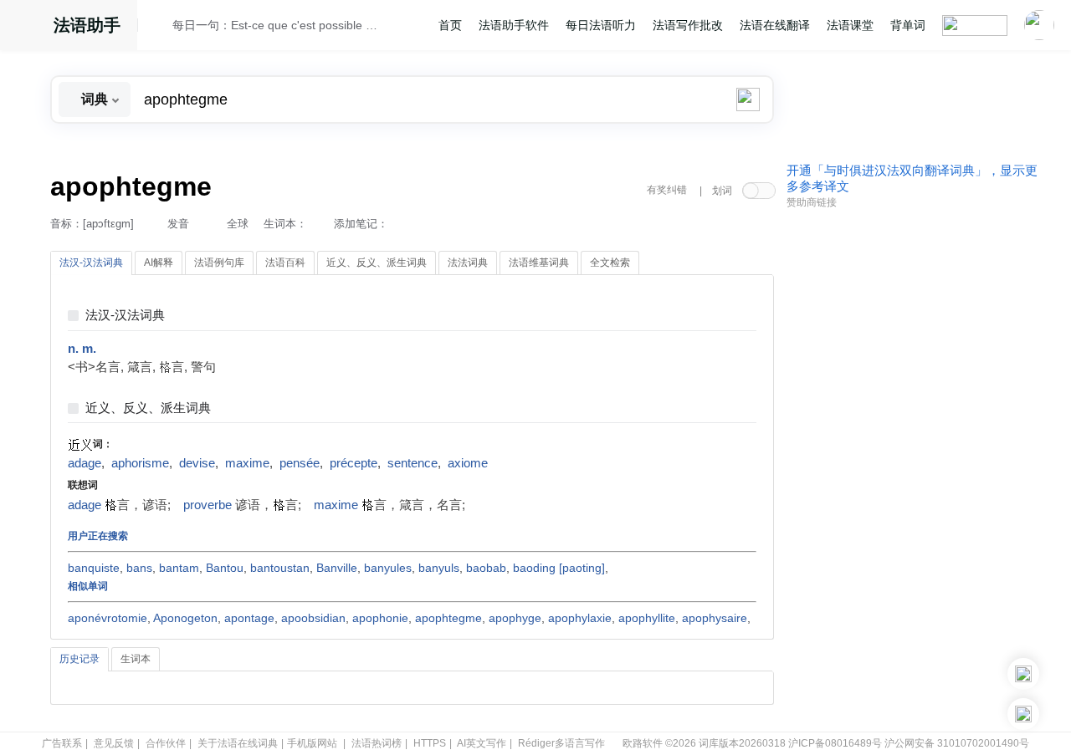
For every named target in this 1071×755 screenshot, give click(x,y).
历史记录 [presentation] (79, 659)
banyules (388, 567)
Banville (336, 567)
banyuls (438, 567)
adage (84, 463)
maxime (247, 463)
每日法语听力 (601, 25)
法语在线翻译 (775, 25)
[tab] (91, 263)
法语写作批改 (688, 25)
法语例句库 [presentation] (219, 262)
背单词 (907, 25)
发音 (178, 223)
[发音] (159, 27)
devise (197, 463)
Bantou (224, 567)
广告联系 (62, 743)
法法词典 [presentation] (468, 262)
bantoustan (280, 567)
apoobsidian (313, 618)
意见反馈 (114, 743)
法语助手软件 (514, 25)
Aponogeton (185, 618)
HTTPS (429, 743)
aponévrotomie (107, 618)
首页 (450, 25)
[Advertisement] (912, 471)
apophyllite (646, 618)
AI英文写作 (481, 743)
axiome (468, 463)
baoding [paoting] (559, 567)
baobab (486, 567)
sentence (412, 463)
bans (139, 567)
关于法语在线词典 (237, 743)
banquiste (94, 567)
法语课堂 (850, 25)
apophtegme (448, 618)
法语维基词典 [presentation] (539, 262)
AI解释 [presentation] (158, 262)
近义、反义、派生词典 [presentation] (376, 262)
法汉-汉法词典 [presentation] (91, 262)
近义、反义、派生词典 (148, 408)
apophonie (380, 618)
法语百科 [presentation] (285, 262)
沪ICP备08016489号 (835, 743)
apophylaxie (580, 618)
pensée (299, 463)
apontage (249, 618)
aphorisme (140, 463)
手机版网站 (312, 743)
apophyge (515, 618)
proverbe (207, 505)
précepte (353, 463)
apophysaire (714, 618)
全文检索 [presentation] (610, 262)
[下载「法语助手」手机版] (1023, 674)
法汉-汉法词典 (125, 315)
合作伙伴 (166, 743)
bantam (179, 567)
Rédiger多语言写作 (561, 743)
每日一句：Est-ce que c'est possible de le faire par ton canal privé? (277, 25)
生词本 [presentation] (135, 659)
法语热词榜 (376, 743)
